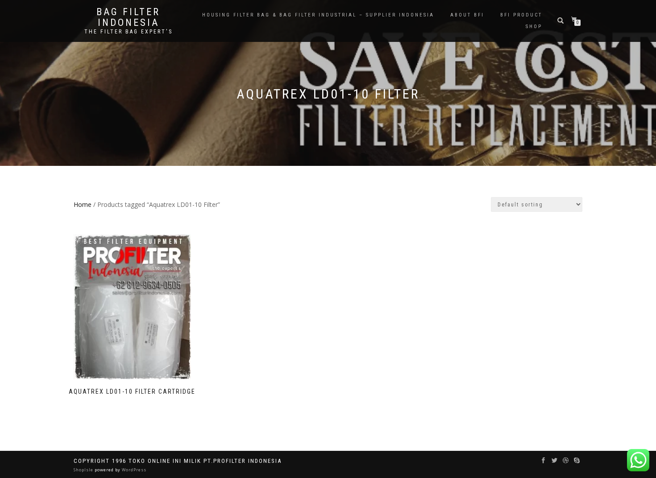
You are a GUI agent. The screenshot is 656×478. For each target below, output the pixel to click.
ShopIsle (84, 470)
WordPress (133, 470)
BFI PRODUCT (521, 15)
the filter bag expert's (128, 32)
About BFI (467, 15)
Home (82, 204)
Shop (534, 26)
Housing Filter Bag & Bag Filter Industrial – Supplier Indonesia (318, 15)
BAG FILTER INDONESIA (128, 17)
